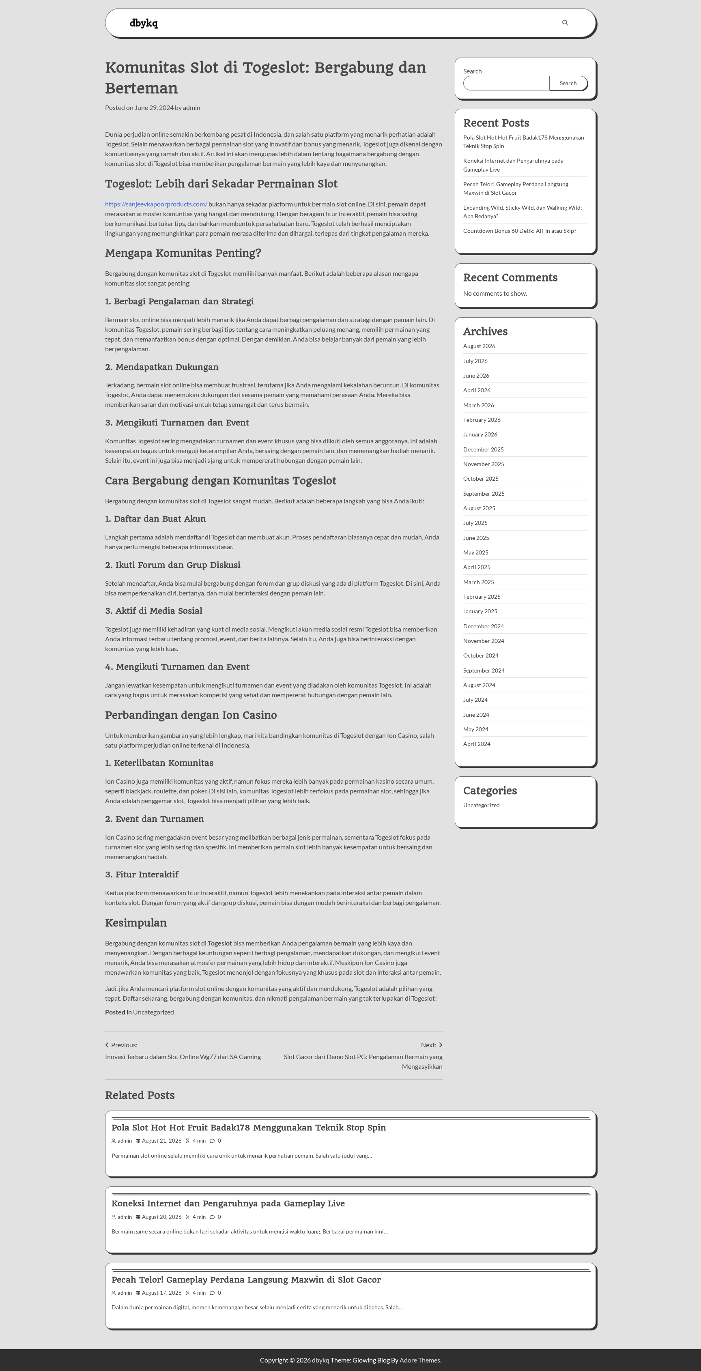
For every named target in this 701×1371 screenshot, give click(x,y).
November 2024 (483, 640)
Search (472, 71)
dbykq (144, 22)
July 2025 (475, 523)
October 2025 (481, 478)
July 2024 (475, 699)
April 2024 (476, 744)
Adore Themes (420, 1360)
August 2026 (479, 346)
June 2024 (476, 714)
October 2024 (481, 655)
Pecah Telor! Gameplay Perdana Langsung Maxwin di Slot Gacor (246, 1280)
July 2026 (475, 360)
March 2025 (478, 581)
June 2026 (476, 375)
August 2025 (479, 508)
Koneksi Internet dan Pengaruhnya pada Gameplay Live (228, 1203)
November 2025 (483, 463)
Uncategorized (153, 1012)
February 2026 (482, 419)
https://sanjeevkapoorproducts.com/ (156, 204)
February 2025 (482, 596)
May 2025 (475, 552)
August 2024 (479, 684)
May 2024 (475, 729)
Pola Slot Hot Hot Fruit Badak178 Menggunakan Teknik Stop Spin (249, 1127)
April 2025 (476, 567)
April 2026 (476, 390)
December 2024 (483, 626)
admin (191, 107)
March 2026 (478, 405)
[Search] (565, 23)
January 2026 (480, 434)
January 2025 (480, 611)
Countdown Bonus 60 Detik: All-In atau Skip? (519, 231)
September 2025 (484, 493)
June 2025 (476, 537)
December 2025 (483, 449)
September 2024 (484, 670)
